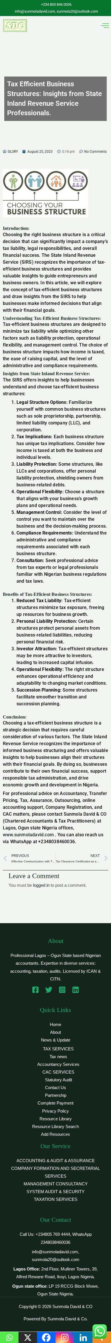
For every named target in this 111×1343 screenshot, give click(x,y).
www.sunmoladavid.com (28, 834)
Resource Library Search (55, 1126)
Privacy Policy (55, 1111)
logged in (41, 885)
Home (55, 1024)
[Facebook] (35, 989)
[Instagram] (62, 989)
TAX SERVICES (58, 1049)
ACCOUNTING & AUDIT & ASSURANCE (56, 1160)
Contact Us (55, 1087)
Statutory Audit (58, 1080)
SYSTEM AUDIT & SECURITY (55, 1191)
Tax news (58, 1056)
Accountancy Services (58, 1064)
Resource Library (56, 1119)
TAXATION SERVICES (55, 1199)
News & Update (55, 1040)
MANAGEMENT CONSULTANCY (56, 1184)
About (55, 1032)
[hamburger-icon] (104, 25)
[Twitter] (48, 989)
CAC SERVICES (58, 1072)
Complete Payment (55, 1103)
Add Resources (55, 1134)
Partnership (55, 1095)
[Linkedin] (75, 989)
